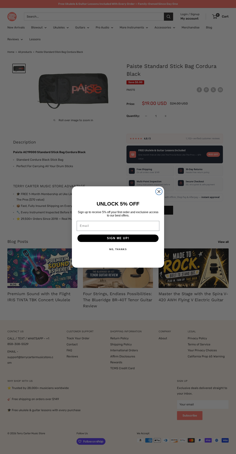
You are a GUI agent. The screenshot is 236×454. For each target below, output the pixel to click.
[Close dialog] (159, 191)
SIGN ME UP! (118, 238)
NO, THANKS (118, 249)
